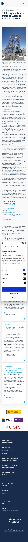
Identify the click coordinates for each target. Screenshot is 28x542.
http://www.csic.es (13, 427)
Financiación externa (7, 470)
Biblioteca (4, 445)
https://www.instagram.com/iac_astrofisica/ (11, 530)
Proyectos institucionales (8, 467)
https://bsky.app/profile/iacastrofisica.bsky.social (19, 530)
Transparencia (5, 456)
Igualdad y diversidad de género (10, 460)
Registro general (6, 447)
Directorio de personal (7, 442)
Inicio (3, 8)
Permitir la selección (14, 293)
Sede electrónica (6, 506)
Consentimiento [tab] (5, 246)
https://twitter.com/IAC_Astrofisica (5, 530)
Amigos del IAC (5, 474)
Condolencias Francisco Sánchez (10, 510)
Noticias (11, 8)
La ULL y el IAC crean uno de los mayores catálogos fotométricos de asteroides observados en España (13, 370)
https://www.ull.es (19, 419)
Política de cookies (6, 488)
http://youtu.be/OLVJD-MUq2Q (8, 204)
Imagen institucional (7, 501)
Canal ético (4, 508)
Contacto (4, 438)
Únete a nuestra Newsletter (14, 520)
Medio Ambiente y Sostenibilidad (10, 465)
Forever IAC (4, 463)
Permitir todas (14, 288)
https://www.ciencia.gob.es (13, 412)
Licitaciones (5, 499)
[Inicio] (2, 3)
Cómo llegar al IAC (6, 440)
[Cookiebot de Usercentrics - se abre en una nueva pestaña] (20, 243)
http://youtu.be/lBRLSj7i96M (8, 208)
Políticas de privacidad (7, 483)
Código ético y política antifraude (10, 458)
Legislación (4, 453)
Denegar (14, 297)
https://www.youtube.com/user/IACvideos (16, 530)
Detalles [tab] (13, 246)
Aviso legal (4, 485)
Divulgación (6, 8)
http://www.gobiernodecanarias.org (7, 419)
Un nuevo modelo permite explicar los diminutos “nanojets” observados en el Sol (14, 328)
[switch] (24, 274)
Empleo (3, 496)
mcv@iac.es (4, 219)
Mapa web (4, 481)
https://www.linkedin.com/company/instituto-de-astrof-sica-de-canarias (14, 530)
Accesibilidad (5, 490)
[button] (14, 43)
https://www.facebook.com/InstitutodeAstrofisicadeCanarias (8, 530)
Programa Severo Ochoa (8, 472)
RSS (3, 503)
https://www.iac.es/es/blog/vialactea (22, 530)
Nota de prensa (7, 324)
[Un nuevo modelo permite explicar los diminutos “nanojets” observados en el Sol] (24, 360)
